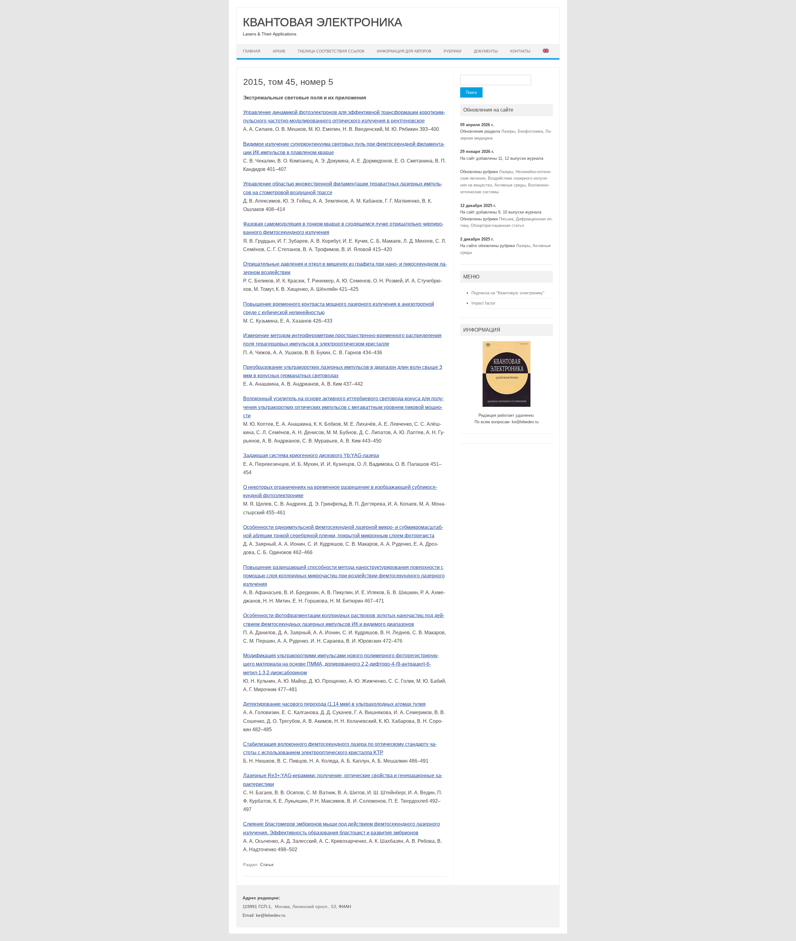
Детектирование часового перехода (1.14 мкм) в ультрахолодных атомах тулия (334, 704)
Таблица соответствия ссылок (331, 51)
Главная (251, 51)
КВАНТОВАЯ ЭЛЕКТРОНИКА (322, 22)
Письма (506, 219)
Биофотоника (530, 131)
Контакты (520, 51)
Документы (486, 51)
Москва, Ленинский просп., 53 (305, 906)
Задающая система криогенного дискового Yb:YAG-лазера (311, 455)
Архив (279, 51)
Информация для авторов (404, 51)
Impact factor (483, 303)
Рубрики (452, 51)
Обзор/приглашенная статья (497, 225)
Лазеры (508, 131)
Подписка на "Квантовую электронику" (507, 293)
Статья (266, 864)
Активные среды (509, 185)
